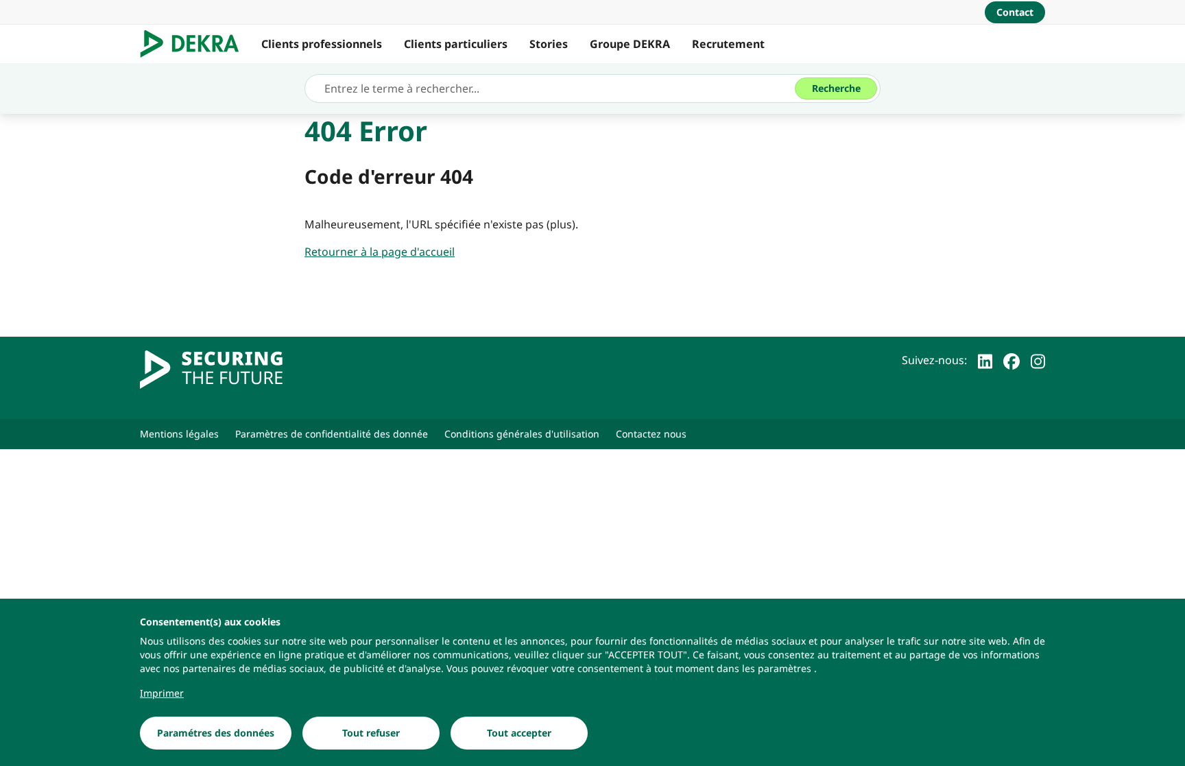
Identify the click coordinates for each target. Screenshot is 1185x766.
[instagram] (1038, 360)
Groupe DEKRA (630, 43)
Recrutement (728, 43)
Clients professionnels (321, 43)
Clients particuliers (455, 43)
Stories (548, 43)
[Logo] (195, 44)
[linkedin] (985, 360)
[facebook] (1011, 360)
